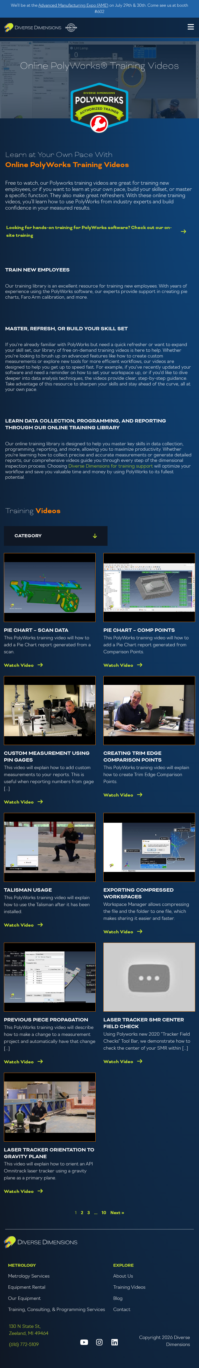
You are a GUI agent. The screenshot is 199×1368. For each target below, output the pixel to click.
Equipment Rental (26, 1287)
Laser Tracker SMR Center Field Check (143, 1023)
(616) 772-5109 (24, 1345)
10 (104, 1213)
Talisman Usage (28, 890)
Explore (123, 1265)
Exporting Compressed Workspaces (138, 893)
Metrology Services (28, 1276)
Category (28, 536)
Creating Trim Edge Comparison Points (132, 757)
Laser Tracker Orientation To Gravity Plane (49, 1153)
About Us (123, 1276)
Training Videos (129, 1287)
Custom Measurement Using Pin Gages (47, 757)
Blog (118, 1299)
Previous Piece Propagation (46, 1019)
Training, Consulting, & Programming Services (56, 1310)
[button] (190, 27)
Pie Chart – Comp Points (139, 630)
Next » (117, 1213)
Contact (121, 1310)
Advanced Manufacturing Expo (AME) (73, 6)
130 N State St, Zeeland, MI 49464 (28, 1330)
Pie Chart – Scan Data (36, 630)
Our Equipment (24, 1299)
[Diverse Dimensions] (32, 27)
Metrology (22, 1265)
